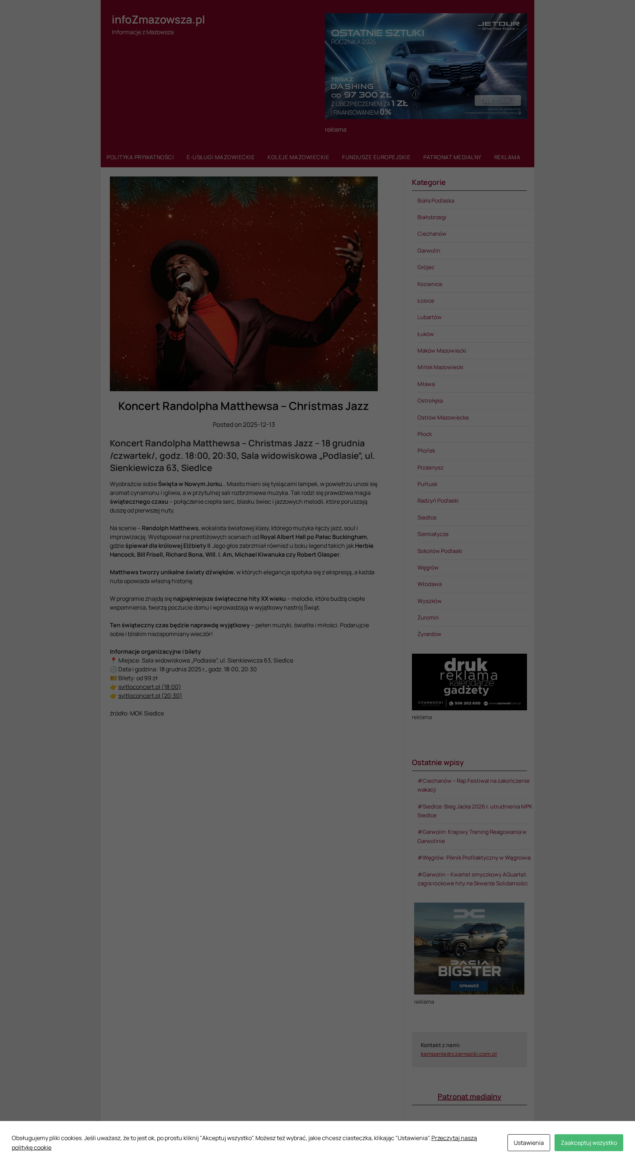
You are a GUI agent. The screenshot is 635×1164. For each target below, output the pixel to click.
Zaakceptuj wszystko (589, 1143)
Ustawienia (529, 1143)
